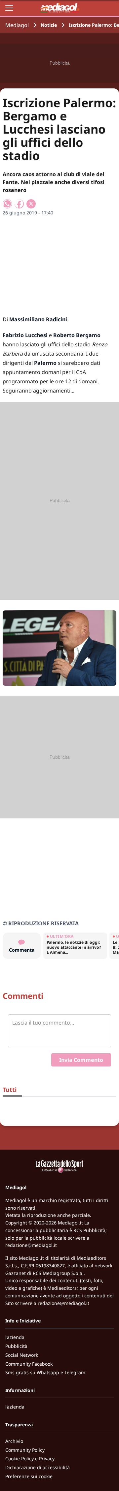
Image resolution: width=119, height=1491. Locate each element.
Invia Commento (81, 1059)
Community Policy (25, 1450)
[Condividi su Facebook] (19, 203)
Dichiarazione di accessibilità (37, 1467)
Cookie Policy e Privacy (30, 1458)
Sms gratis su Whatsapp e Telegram (45, 1372)
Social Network (21, 1355)
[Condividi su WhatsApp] (7, 203)
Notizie (49, 25)
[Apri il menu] (9, 8)
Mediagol (17, 25)
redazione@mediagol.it (31, 1245)
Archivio (14, 1441)
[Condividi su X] (31, 203)
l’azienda (14, 1337)
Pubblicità (16, 1346)
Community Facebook (29, 1364)
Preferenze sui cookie (29, 1476)
